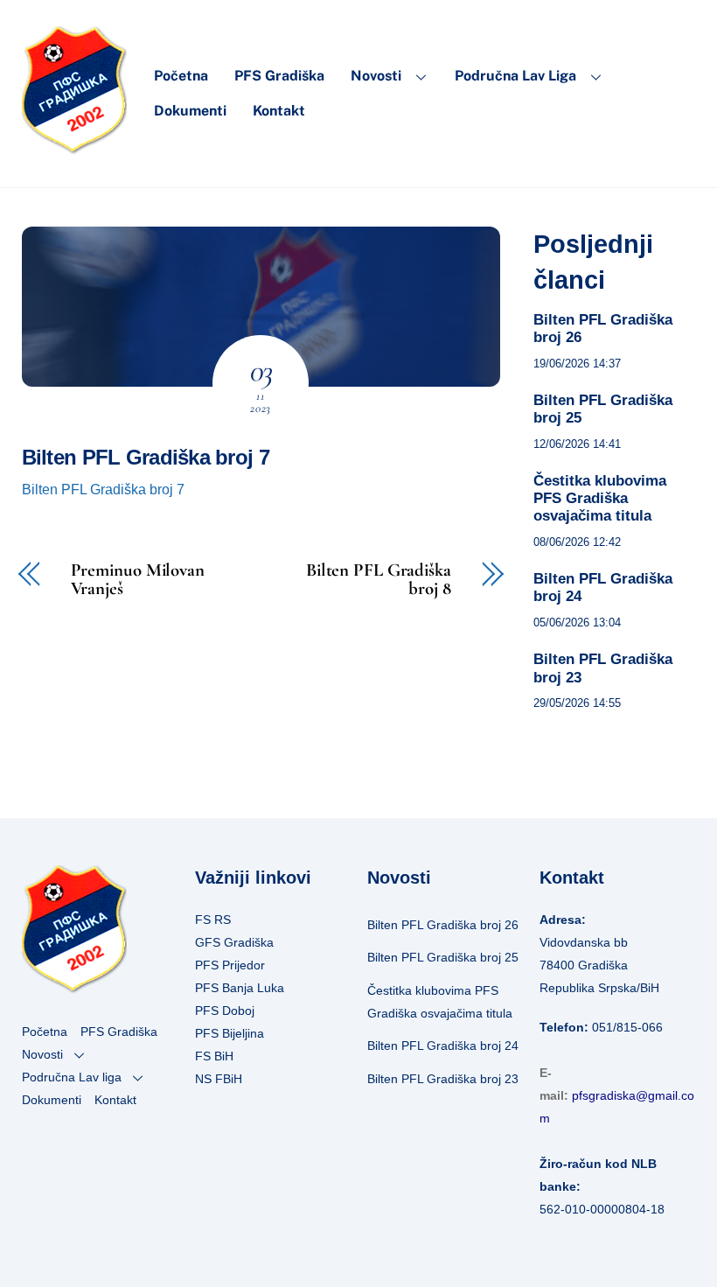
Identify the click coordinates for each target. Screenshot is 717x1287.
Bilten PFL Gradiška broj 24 (602, 587)
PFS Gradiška (279, 75)
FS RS (213, 920)
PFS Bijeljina (229, 1033)
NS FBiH (218, 1079)
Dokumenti (190, 110)
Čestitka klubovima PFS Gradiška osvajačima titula (599, 498)
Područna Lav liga (515, 75)
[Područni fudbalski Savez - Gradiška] (74, 146)
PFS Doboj (224, 1011)
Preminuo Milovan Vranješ (138, 580)
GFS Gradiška (234, 942)
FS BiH (214, 1056)
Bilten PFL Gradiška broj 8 (378, 580)
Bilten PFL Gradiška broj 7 (145, 457)
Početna (181, 75)
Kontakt (279, 110)
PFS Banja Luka (239, 988)
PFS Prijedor (230, 965)
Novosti (376, 75)
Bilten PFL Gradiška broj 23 (602, 668)
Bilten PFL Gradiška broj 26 (602, 328)
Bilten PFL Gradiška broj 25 (602, 409)
